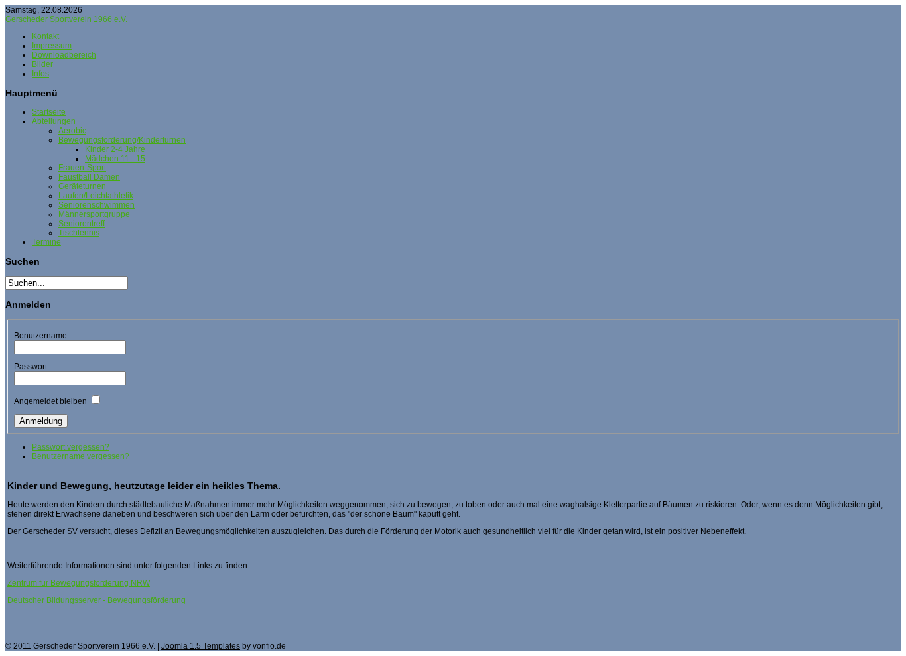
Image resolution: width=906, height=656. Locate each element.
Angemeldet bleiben (50, 401)
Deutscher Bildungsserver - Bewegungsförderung (96, 600)
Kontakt (45, 36)
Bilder (42, 64)
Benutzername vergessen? (80, 456)
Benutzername (40, 335)
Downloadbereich (64, 55)
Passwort (30, 366)
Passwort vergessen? (70, 447)
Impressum (52, 45)
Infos (40, 73)
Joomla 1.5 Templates (200, 646)
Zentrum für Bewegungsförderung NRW (78, 583)
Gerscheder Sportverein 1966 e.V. (66, 19)
